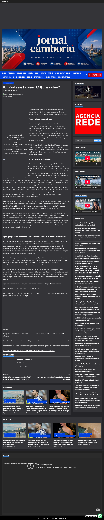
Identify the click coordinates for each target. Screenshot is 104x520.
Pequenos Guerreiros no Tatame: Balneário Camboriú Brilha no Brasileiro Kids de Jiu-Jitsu (87, 394)
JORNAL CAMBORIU (8, 83)
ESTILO (37, 73)
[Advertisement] (52, 17)
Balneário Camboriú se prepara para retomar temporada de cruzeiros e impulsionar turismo (87, 308)
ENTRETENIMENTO (21, 73)
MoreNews (54, 518)
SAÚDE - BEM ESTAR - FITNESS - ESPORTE (37, 402)
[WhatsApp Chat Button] (100, 516)
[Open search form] (86, 75)
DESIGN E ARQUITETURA (64, 77)
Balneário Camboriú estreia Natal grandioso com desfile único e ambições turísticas (87, 314)
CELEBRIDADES (77, 73)
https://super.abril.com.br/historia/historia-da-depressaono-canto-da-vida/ (29, 350)
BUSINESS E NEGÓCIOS (19, 77)
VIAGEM (4, 73)
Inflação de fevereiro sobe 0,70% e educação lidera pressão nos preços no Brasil (87, 283)
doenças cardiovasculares (26, 253)
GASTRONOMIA (7, 77)
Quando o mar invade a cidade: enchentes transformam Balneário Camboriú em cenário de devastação (87, 296)
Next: (53, 377)
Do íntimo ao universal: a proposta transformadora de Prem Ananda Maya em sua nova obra (87, 358)
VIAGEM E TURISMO (51, 77)
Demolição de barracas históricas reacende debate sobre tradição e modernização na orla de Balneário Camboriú (87, 251)
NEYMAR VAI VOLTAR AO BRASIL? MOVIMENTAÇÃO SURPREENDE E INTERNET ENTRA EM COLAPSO (88, 277)
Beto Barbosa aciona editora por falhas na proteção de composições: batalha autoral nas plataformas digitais (87, 351)
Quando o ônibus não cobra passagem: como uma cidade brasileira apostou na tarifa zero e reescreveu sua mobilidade (87, 331)
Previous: (17, 377)
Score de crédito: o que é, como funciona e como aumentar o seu (87, 441)
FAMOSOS (50, 73)
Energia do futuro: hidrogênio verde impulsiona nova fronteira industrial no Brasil (87, 262)
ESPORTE (43, 73)
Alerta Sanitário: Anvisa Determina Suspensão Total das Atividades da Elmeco (87, 345)
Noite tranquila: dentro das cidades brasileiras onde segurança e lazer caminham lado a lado (87, 303)
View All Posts (23, 366)
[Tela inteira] (98, 164)
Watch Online (97, 75)
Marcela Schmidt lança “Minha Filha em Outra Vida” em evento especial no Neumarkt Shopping (87, 257)
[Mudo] (96, 164)
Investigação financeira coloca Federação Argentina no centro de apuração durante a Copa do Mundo (36, 408)
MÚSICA (30, 73)
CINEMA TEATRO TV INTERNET (62, 73)
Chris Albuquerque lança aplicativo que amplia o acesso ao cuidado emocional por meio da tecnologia (59, 408)
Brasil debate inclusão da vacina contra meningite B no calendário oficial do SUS (88, 319)
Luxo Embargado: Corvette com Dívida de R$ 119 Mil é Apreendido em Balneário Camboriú (87, 376)
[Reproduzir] (77, 164)
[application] (88, 158)
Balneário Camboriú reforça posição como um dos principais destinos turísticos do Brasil (13, 408)
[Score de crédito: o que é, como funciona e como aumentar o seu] (89, 430)
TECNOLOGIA (11, 73)
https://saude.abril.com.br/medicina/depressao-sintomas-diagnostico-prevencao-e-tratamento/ (36, 341)
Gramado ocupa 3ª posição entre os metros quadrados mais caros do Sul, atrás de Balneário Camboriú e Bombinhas (87, 400)
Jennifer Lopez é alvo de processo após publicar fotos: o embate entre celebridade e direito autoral (87, 408)
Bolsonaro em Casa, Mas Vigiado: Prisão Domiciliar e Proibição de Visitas (85, 370)
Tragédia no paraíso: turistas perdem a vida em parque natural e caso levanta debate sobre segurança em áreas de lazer (87, 387)
